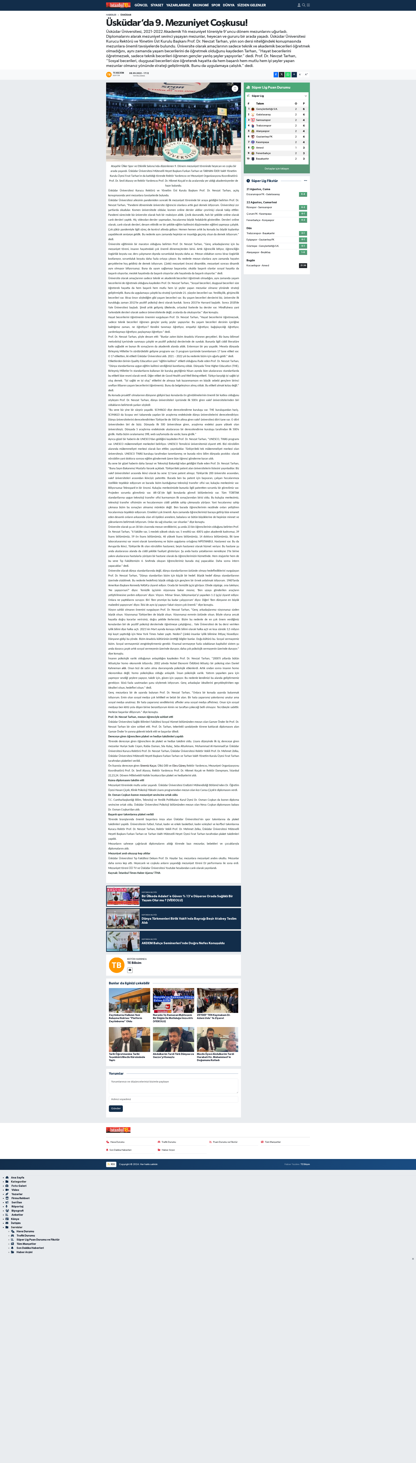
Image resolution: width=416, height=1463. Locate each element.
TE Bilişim (305, 1164)
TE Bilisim (134, 963)
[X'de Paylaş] (281, 74)
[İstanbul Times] (118, 5)
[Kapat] (414, 1259)
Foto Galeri (18, 1186)
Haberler (111, 15)
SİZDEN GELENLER (251, 5)
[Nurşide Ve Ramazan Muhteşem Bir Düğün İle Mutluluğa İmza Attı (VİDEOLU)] (173, 1000)
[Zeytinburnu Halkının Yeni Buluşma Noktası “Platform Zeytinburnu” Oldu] (129, 1000)
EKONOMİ (201, 5)
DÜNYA (228, 5)
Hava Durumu (117, 1142)
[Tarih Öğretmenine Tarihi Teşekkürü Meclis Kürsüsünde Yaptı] (129, 1039)
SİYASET (157, 5)
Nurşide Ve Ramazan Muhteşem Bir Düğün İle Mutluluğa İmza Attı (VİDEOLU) (173, 1018)
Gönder (116, 1108)
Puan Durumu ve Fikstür (225, 1142)
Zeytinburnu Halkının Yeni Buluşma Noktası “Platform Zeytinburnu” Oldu (125, 1018)
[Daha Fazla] (294, 74)
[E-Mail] (130, 970)
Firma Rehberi (20, 1198)
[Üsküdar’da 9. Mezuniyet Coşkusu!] (173, 122)
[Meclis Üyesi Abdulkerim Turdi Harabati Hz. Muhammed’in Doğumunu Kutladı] (217, 1039)
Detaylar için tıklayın (277, 168)
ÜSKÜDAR (125, 15)
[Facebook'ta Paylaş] (276, 74)
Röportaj (17, 1206)
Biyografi (17, 1210)
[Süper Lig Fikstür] (305, 181)
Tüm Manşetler (273, 1142)
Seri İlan (16, 1202)
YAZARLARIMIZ (178, 5)
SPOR (215, 5)
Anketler (17, 1214)
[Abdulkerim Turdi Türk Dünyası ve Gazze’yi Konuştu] (173, 1039)
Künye (15, 1219)
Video (15, 1190)
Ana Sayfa (17, 1177)
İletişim (16, 1223)
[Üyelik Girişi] (299, 5)
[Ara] (304, 5)
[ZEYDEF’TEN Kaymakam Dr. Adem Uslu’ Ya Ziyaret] (217, 1000)
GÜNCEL (141, 5)
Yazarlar (17, 1194)
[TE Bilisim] (116, 965)
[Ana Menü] (308, 5)
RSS (112, 1164)
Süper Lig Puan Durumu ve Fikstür (38, 1239)
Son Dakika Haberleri (120, 1150)
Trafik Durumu (169, 1142)
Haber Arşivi (168, 1150)
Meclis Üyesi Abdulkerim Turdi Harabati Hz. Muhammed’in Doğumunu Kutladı (215, 1057)
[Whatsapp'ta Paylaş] (288, 74)
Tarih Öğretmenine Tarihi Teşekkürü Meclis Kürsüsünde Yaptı (127, 1057)
